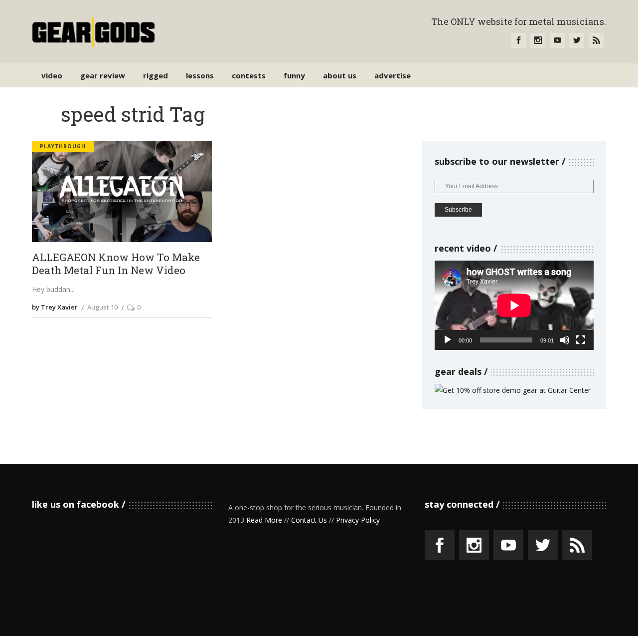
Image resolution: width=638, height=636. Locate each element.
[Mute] (565, 340)
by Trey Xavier (55, 307)
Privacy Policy (358, 520)
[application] (514, 305)
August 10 (102, 307)
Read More (264, 520)
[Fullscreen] (581, 340)
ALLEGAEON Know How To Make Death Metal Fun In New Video (116, 264)
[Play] (448, 340)
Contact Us (309, 520)
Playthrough (63, 146)
